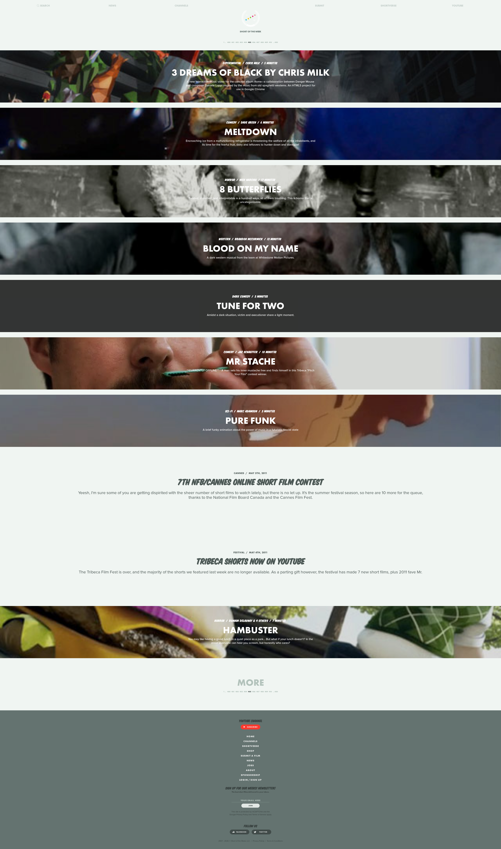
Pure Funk (250, 421)
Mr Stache (250, 361)
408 (262, 42)
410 (270, 42)
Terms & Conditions (275, 841)
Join (250, 805)
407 (258, 42)
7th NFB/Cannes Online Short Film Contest (250, 481)
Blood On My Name (250, 248)
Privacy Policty (258, 841)
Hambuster (250, 630)
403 (241, 42)
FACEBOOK (241, 832)
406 (253, 42)
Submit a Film (250, 755)
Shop (250, 750)
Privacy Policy (242, 814)
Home (251, 736)
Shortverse (250, 746)
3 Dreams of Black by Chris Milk (251, 72)
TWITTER (263, 832)
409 (266, 42)
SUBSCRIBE (252, 727)
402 (237, 42)
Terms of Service (259, 814)
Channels (250, 741)
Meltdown (250, 132)
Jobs (250, 765)
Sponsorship (250, 774)
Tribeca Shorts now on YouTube (250, 560)
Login (243, 779)
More (250, 682)
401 (232, 42)
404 (245, 42)
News (250, 760)
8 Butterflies (250, 189)
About (250, 770)
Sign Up (256, 779)
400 (228, 42)
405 (249, 42)
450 (276, 42)
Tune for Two (250, 306)
